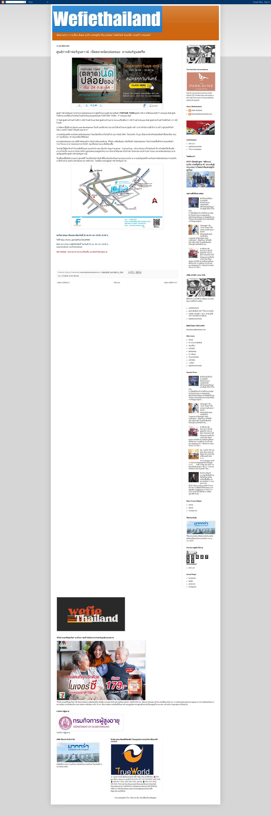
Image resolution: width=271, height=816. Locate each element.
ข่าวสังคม (192, 354)
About (191, 508)
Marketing (192, 351)
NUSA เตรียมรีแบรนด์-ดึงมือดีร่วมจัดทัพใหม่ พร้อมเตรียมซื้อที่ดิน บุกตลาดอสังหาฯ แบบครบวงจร (207, 478)
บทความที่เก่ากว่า (170, 283)
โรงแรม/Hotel (194, 357)
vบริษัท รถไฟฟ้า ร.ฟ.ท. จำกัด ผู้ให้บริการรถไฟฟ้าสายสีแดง (201, 315)
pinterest (192, 584)
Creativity (65, 276)
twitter (191, 581)
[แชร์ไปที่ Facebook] (137, 272)
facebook (192, 578)
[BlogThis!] (132, 272)
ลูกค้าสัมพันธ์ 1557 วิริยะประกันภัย (201, 311)
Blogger (153, 798)
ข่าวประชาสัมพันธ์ (195, 343)
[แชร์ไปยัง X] (134, 272)
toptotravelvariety (195, 147)
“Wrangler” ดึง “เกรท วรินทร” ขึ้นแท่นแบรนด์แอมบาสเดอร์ (207, 229)
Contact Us (193, 511)
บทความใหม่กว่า (63, 283)
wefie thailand (196, 110)
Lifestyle (192, 348)
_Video (191, 363)
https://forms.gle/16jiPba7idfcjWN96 (75, 240)
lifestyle (76, 276)
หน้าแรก (117, 283)
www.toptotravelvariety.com (201, 114)
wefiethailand (194, 308)
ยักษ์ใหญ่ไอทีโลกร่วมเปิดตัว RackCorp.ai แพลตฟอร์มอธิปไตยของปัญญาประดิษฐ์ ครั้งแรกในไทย (201, 205)
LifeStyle (192, 360)
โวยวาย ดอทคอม (195, 149)
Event (71, 276)
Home (191, 340)
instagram (192, 587)
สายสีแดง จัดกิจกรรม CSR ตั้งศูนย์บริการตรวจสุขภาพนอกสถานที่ (207, 252)
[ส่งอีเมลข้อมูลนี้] (129, 272)
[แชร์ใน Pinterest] (140, 272)
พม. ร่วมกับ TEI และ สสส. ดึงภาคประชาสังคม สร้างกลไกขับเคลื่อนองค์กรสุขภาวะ (207, 454)
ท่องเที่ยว (192, 346)
